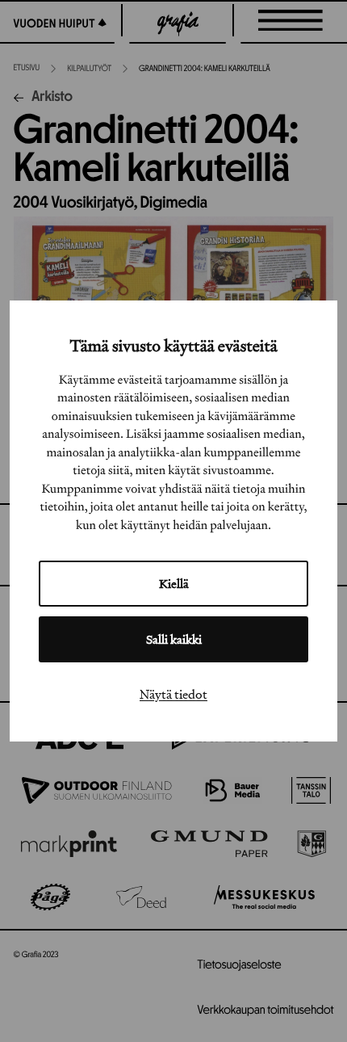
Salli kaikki (174, 639)
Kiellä (174, 583)
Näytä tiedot (173, 694)
